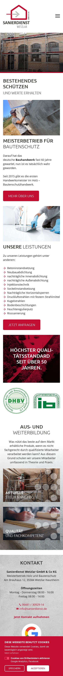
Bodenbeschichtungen (21, 305)
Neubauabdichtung (19, 272)
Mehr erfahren (12, 653)
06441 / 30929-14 (32, 604)
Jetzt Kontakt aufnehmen (31, 617)
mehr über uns (21, 196)
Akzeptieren (38, 668)
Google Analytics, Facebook (30, 660)
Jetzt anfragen (21, 325)
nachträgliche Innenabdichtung (27, 276)
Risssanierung (16, 313)
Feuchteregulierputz (20, 309)
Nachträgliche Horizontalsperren (28, 293)
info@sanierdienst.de (33, 609)
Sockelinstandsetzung (21, 288)
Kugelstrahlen (16, 301)
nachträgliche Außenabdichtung (27, 280)
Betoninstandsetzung (20, 268)
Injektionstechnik (18, 284)
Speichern (14, 668)
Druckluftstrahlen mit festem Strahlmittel (33, 297)
